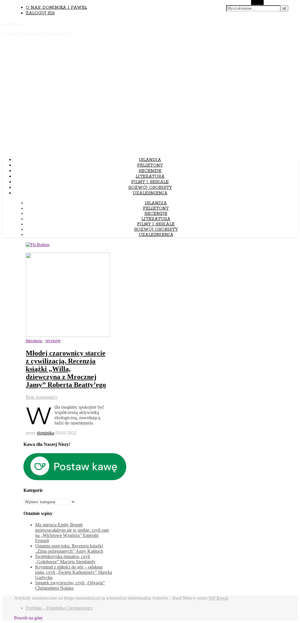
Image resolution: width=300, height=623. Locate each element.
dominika (45, 432)
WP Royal (218, 597)
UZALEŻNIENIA (150, 193)
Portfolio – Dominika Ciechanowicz (59, 607)
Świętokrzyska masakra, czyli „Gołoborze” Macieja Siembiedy (65, 559)
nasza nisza (11, 23)
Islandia (150, 159)
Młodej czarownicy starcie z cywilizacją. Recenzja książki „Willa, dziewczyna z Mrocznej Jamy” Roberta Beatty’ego (66, 368)
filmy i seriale (150, 182)
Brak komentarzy (42, 397)
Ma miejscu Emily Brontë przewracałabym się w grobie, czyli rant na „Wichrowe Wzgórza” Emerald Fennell (72, 532)
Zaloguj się (40, 13)
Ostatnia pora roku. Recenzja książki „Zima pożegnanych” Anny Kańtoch (69, 548)
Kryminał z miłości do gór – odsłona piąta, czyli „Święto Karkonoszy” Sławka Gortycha (73, 572)
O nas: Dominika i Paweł (56, 7)
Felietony (150, 165)
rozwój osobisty (150, 187)
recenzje (150, 171)
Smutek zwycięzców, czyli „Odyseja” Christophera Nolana (70, 585)
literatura (150, 176)
